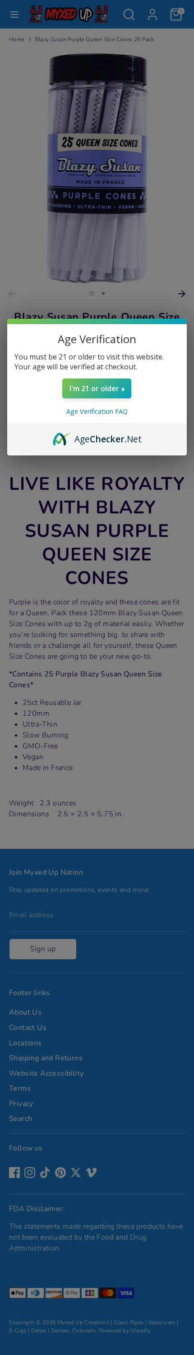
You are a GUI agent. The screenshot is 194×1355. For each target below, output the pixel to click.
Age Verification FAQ (97, 411)
